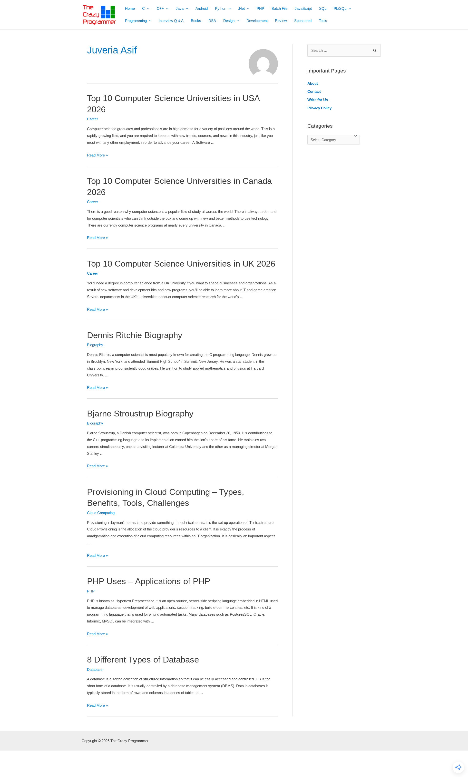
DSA (212, 21)
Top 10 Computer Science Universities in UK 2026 (181, 263)
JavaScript (303, 8)
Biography (95, 345)
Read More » (97, 155)
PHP (260, 8)
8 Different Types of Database (143, 659)
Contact (314, 91)
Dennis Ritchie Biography (134, 335)
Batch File (279, 8)
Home (130, 8)
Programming (136, 21)
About (312, 83)
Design (228, 21)
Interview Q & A (171, 21)
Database (94, 669)
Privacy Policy (319, 108)
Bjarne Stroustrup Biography (140, 413)
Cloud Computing (101, 513)
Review (281, 21)
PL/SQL (340, 8)
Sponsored (303, 21)
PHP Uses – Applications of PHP (148, 581)
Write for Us (317, 100)
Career (92, 119)
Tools (323, 21)
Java (180, 8)
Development (257, 21)
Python (220, 8)
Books (196, 21)
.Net (241, 8)
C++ (160, 8)
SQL (322, 8)
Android (201, 8)
